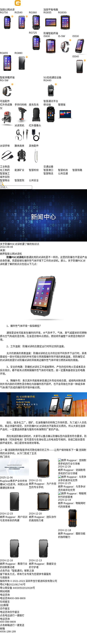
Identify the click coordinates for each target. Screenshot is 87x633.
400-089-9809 (8, 621)
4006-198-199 (8, 631)
